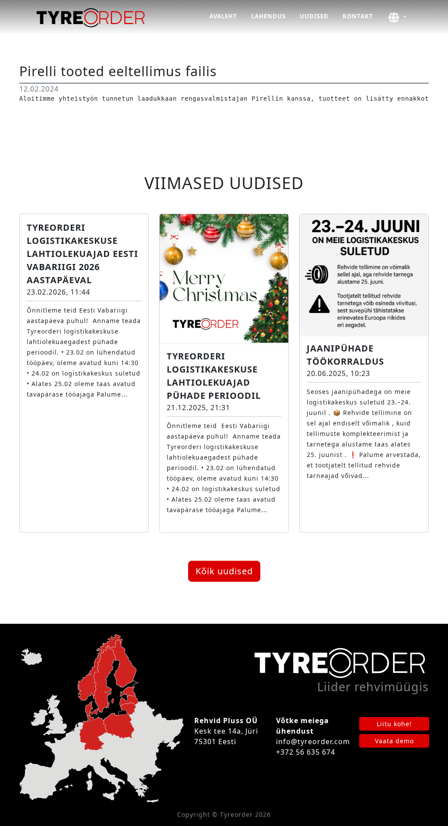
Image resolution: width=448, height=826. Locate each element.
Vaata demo (394, 741)
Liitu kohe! (394, 724)
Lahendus (268, 16)
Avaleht (223, 16)
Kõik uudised (224, 571)
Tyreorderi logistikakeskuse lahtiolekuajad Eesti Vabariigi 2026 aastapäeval (82, 253)
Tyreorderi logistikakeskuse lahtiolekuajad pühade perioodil (214, 375)
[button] (396, 17)
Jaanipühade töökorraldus (345, 354)
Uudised (314, 16)
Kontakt (358, 16)
